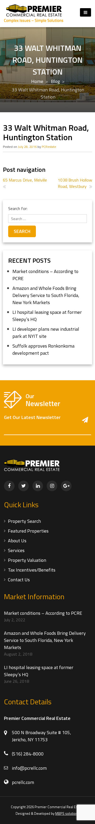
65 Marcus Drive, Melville (25, 180)
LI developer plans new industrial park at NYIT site (45, 332)
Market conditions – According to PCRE (43, 613)
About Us (17, 540)
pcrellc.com (23, 782)
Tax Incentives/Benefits (31, 569)
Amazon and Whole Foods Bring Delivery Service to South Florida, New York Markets (45, 295)
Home (37, 81)
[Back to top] (85, 814)
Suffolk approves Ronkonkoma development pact (43, 349)
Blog (55, 81)
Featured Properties (28, 530)
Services (16, 550)
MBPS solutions (67, 813)
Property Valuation (27, 560)
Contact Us (19, 579)
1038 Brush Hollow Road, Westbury (75, 183)
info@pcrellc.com (29, 768)
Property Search (24, 521)
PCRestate (49, 146)
